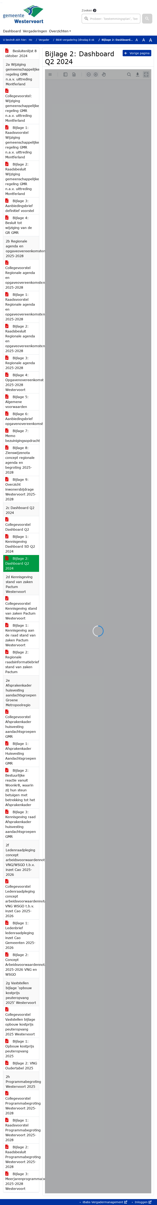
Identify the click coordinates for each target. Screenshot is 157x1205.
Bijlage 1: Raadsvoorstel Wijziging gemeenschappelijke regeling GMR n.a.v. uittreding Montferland (22, 142)
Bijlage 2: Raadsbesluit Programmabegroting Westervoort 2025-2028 (22, 1157)
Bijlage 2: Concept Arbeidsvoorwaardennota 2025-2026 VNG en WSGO (22, 964)
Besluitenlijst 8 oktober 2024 (21, 53)
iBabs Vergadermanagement (103, 1202)
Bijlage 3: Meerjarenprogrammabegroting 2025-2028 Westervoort (22, 1181)
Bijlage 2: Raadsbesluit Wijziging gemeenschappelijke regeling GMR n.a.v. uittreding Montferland (22, 179)
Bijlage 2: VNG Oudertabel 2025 (21, 1065)
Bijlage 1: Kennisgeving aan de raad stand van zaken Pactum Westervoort (20, 635)
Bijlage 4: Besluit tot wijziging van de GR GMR (18, 225)
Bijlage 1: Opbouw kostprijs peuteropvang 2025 (19, 1048)
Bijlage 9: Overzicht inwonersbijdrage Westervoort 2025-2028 (20, 489)
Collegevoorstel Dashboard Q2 (17, 527)
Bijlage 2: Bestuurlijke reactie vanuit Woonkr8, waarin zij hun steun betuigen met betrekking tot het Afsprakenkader (20, 787)
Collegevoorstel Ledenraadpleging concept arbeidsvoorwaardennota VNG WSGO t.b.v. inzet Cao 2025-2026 (22, 901)
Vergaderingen (35, 31)
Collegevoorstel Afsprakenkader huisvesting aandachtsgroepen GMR (20, 726)
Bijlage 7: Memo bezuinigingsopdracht (22, 436)
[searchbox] (111, 19)
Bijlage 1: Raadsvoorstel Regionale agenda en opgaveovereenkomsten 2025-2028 (22, 307)
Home (32, 39)
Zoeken (87, 10)
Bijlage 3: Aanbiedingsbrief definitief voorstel (19, 206)
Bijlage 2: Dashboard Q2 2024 (17, 563)
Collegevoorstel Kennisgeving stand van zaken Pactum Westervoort (21, 610)
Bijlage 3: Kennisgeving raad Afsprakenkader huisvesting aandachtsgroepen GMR (20, 824)
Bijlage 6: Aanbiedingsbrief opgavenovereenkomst (22, 419)
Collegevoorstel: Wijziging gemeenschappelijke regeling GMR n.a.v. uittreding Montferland (22, 108)
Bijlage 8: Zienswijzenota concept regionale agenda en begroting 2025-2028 (20, 460)
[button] (147, 19)
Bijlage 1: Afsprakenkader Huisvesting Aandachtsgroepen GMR (20, 753)
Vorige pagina (139, 53)
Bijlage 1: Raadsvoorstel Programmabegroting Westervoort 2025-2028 (22, 1130)
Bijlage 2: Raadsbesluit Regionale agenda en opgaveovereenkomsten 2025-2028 (22, 338)
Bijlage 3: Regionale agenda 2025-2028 (20, 363)
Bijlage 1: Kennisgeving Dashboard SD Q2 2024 (20, 544)
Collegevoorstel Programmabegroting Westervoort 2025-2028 (22, 1105)
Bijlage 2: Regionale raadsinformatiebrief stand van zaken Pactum (22, 662)
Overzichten (58, 31)
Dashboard (12, 31)
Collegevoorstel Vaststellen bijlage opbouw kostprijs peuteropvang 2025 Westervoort (20, 1024)
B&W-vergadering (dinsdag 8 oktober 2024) (82, 39)
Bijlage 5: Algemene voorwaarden (17, 402)
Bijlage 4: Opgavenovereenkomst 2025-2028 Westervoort (22, 382)
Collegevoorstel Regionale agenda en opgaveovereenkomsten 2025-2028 (22, 277)
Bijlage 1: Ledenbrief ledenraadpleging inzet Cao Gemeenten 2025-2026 (20, 935)
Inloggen (141, 1202)
